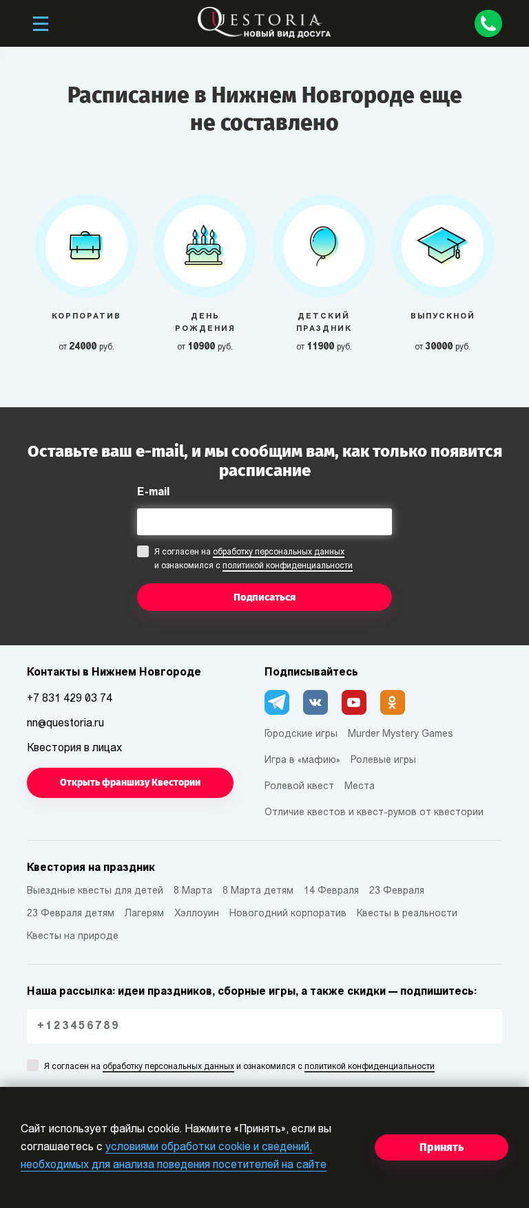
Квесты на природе (72, 936)
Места (359, 786)
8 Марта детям (257, 891)
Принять (441, 1147)
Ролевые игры (383, 760)
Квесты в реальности (407, 914)
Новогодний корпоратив (287, 914)
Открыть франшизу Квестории (130, 782)
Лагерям (144, 914)
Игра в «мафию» (302, 760)
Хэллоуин (196, 914)
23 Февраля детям (70, 914)
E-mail (153, 492)
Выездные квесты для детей (95, 891)
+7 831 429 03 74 (69, 698)
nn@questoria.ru (65, 723)
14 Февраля (331, 891)
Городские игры (301, 734)
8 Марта (193, 891)
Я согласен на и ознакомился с (253, 559)
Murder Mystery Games (400, 734)
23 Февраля (396, 891)
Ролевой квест (299, 786)
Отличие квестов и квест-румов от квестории (374, 813)
